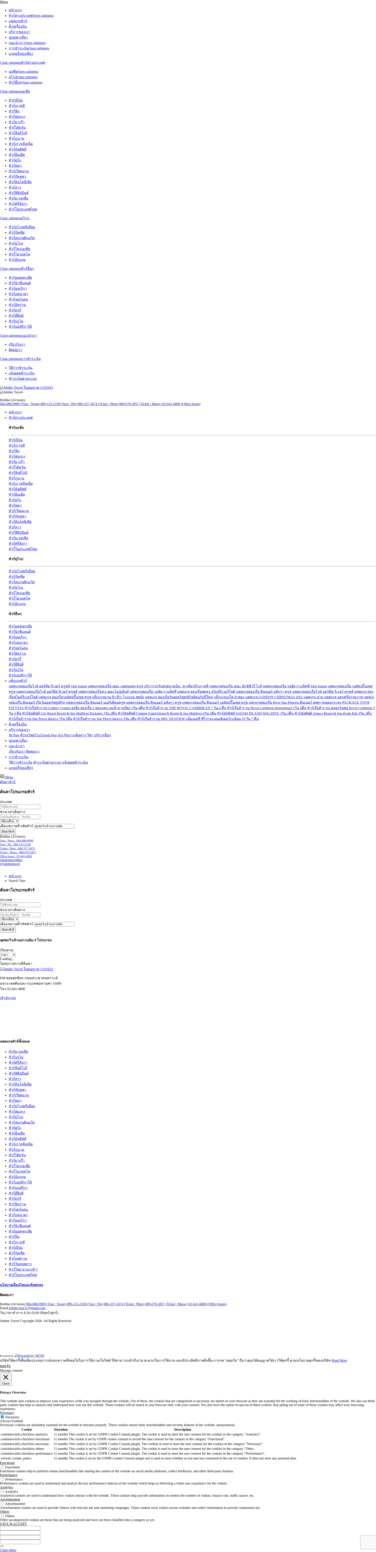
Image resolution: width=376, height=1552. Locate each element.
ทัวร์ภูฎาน (16, 138)
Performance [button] (8, 1475)
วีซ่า (90, 735)
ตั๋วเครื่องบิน (18, 26)
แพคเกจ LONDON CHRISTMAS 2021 (274, 697)
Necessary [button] (7, 1413)
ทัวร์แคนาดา (18, 294)
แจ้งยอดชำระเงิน (21, 373)
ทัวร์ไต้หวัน (17, 127)
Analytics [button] (6, 1487)
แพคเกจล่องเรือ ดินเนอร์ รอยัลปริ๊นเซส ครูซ (215, 702)
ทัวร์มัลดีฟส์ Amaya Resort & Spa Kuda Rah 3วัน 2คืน (333, 713)
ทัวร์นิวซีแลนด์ (20, 283)
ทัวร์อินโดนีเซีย (20, 182)
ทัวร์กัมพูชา (17, 176)
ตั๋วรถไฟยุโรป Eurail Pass (38, 735)
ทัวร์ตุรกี (15, 310)
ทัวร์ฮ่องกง (17, 116)
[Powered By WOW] (29, 1356)
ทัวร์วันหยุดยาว (20, 1264)
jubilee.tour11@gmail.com (27, 1308)
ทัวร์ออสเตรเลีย (20, 277)
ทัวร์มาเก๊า (17, 122)
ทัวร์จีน (14, 111)
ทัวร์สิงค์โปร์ (18, 133)
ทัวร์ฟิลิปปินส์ (19, 193)
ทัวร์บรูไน (16, 321)
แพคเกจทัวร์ (18, 21)
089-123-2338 (15, 844)
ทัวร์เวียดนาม (19, 171)
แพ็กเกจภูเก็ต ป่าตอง (229, 697)
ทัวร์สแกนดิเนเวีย (22, 238)
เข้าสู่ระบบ (8, 998)
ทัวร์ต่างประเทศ (21, 15)
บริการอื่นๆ (102, 735)
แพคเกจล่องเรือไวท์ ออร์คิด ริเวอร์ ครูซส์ (46, 691)
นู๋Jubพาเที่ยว (18, 37)
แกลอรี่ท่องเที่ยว (21, 54)
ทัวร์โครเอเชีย (19, 249)
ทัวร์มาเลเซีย (18, 198)
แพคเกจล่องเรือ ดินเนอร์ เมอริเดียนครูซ (95, 702)
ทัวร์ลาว (15, 187)
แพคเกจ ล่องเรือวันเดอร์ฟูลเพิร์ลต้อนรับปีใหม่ (179, 697)
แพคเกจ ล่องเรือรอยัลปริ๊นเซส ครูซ (65, 697)
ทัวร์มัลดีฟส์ (17, 149)
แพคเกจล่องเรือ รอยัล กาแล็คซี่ (153, 691)
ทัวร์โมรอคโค (19, 254)
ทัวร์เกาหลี (17, 106)
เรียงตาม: (7, 950)
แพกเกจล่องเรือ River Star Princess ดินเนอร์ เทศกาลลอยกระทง (295, 702)
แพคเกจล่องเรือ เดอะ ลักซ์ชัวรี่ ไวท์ (235, 686)
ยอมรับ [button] (5, 1366)
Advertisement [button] (10, 1499)
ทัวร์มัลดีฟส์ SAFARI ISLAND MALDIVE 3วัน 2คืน (255, 713)
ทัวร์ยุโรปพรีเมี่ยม (22, 227)
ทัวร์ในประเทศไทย (23, 209)
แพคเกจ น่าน (313, 697)
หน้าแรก (15, 10)
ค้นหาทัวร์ (8, 831)
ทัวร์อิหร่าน (17, 305)
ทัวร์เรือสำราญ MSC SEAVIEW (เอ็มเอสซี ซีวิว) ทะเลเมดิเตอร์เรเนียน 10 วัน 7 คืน (198, 719)
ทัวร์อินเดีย (17, 155)
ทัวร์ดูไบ (15, 160)
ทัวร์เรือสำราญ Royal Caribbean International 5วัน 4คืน (266, 708)
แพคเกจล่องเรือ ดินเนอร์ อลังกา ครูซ (263, 691)
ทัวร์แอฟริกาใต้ (20, 326)
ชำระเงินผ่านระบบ (23, 378)
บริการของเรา (19, 32)
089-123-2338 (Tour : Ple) (85, 1304)
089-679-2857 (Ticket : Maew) (166, 1304)
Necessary (12, 1417)
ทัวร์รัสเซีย (17, 232)
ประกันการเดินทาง (72, 735)
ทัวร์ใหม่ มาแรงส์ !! (23, 1269)
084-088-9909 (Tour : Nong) (46, 1304)
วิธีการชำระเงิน (20, 368)
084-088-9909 (16, 840)
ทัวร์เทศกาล (18, 1258)
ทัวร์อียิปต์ (16, 316)
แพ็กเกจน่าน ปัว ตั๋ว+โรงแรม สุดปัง (118, 697)
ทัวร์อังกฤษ (17, 260)
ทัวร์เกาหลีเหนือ (21, 144)
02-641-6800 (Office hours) (207, 1304)
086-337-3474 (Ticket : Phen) (124, 1304)
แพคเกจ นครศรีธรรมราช (343, 697)
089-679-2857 (18, 852)
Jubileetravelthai (11, 860)
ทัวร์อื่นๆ (15, 82)
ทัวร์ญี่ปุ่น (16, 100)
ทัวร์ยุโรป (16, 243)
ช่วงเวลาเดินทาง (12, 812)
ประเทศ (6, 802)
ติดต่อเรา (15, 350)
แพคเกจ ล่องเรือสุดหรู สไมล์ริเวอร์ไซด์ (206, 691)
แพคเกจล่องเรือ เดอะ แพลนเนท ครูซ (115, 686)
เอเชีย (13, 71)
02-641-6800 (16, 856)
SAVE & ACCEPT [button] (13, 1524)
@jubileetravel (10, 864)
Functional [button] (7, 1463)
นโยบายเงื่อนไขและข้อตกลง (21, 1285)
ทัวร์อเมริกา (18, 288)
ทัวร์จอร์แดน (18, 299)
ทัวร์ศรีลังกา (18, 204)
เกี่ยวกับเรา (17, 344)
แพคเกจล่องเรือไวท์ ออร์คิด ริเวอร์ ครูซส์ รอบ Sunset (48, 686)
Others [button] (4, 1511)
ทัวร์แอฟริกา (18, 1188)
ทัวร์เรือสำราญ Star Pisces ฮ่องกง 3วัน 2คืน (40, 719)
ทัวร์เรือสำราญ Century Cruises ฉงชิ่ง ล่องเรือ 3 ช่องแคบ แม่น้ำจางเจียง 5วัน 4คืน (85, 708)
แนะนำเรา (17, 43)
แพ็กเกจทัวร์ (18, 681)
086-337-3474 (17, 848)
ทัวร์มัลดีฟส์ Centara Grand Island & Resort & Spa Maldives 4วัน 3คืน (167, 713)
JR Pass (14, 735)
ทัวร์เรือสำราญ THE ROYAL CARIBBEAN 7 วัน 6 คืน (186, 708)
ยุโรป (13, 77)
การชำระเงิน (18, 48)
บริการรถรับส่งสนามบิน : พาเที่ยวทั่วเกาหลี (176, 686)
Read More (339, 1360)
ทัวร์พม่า (15, 165)
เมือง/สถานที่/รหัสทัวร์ (16, 826)
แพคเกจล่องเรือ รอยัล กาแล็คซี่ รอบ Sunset (295, 686)
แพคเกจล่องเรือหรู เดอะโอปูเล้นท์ (103, 691)
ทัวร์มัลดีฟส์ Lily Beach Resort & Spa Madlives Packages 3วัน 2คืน (69, 713)
